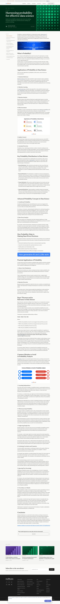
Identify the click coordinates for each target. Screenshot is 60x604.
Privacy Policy (45, 597)
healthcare (47, 109)
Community (39, 3)
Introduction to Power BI (21, 586)
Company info (48, 579)
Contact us (47, 588)
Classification (22, 90)
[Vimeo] (11, 585)
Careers (47, 586)
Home (6, 8)
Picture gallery (48, 584)
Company (44, 3)
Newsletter (48, 591)
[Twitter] (11, 582)
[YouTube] (9, 585)
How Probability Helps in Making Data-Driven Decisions (10, 47)
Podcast (38, 593)
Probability (19, 358)
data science (43, 34)
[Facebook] (7, 582)
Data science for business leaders (21, 589)
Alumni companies (30, 581)
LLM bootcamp (19, 579)
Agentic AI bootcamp (20, 581)
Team (47, 581)
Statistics (12, 8)
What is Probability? (9, 35)
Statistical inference (21, 78)
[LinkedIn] (9, 582)
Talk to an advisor (51, 3)
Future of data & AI (39, 581)
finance (41, 109)
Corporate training (29, 579)
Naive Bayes (22, 334)
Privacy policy (52, 599)
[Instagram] (7, 585)
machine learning (21, 89)
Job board (28, 586)
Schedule (18, 594)
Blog (9, 8)
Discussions (38, 584)
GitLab (38, 586)
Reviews (28, 3)
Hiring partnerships (30, 584)
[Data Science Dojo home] (11, 579)
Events (38, 588)
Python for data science (20, 584)
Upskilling (24, 3)
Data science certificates (21, 592)
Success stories (39, 591)
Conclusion (8, 59)
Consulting (33, 3)
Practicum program (20, 590)
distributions (32, 160)
